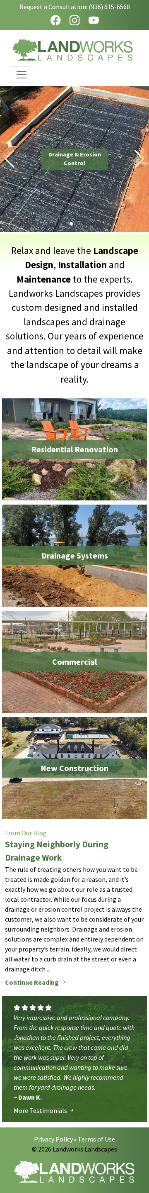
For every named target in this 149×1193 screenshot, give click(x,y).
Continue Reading (32, 982)
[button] (9, 159)
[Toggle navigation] (21, 74)
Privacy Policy (53, 1139)
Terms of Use (96, 1139)
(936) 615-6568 (109, 6)
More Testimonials (41, 1110)
